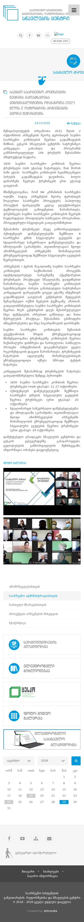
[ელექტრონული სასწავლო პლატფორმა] (42, 739)
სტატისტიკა (17, 623)
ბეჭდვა (76, 123)
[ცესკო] (42, 692)
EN (47, 35)
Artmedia (50, 911)
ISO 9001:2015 (60, 41)
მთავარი (28, 871)
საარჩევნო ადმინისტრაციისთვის (33, 596)
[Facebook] (29, 35)
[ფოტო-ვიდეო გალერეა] (42, 716)
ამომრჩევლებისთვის (24, 587)
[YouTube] (38, 35)
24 (9, 802)
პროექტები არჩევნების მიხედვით (33, 614)
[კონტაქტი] (49, 838)
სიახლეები (51, 871)
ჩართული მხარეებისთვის (27, 605)
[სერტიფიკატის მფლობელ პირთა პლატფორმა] (42, 644)
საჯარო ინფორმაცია (42, 876)
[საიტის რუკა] (35, 838)
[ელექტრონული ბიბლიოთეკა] (42, 668)
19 (31, 796)
